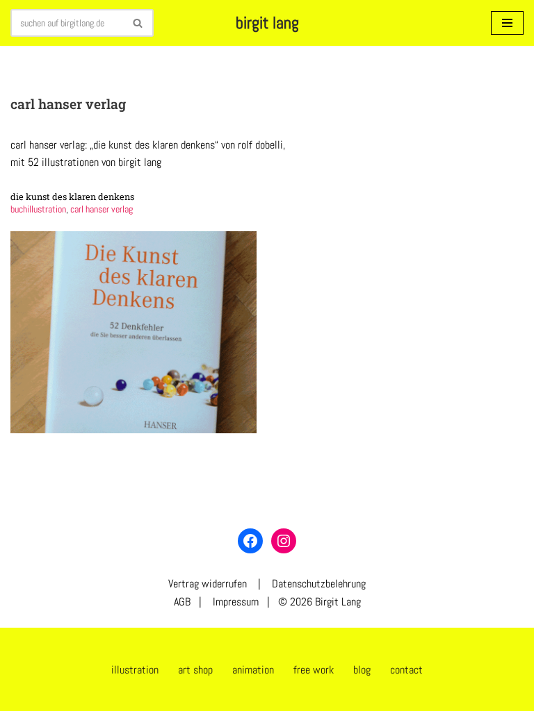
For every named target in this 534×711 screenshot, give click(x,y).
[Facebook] (250, 540)
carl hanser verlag (101, 209)
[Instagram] (283, 540)
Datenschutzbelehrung (319, 583)
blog (362, 669)
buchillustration (38, 209)
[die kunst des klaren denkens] (133, 332)
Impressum (234, 601)
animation (253, 669)
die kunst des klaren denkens (72, 196)
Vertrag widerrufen (207, 583)
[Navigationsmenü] (507, 23)
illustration (135, 669)
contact (406, 669)
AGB (182, 601)
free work (313, 669)
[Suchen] (138, 23)
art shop (195, 669)
